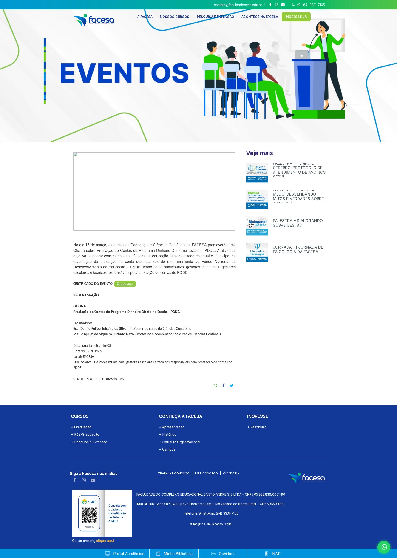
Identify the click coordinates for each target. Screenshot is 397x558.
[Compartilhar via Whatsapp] (216, 385)
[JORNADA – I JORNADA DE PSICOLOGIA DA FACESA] (257, 252)
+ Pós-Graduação (85, 434)
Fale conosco (206, 473)
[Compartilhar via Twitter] (232, 385)
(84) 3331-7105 (313, 5)
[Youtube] (283, 5)
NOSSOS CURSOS (174, 17)
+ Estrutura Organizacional (179, 442)
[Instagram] (276, 5)
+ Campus (167, 449)
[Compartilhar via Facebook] (224, 385)
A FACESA (145, 17)
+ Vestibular (256, 427)
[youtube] (92, 480)
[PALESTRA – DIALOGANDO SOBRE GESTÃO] (257, 226)
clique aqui (105, 541)
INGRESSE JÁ (296, 17)
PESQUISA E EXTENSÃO (215, 17)
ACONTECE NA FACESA (259, 17)
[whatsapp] (383, 546)
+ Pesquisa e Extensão (89, 442)
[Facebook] (270, 5)
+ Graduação (81, 427)
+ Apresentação (171, 427)
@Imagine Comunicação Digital (211, 524)
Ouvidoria (231, 473)
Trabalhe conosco (174, 473)
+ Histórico (167, 434)
